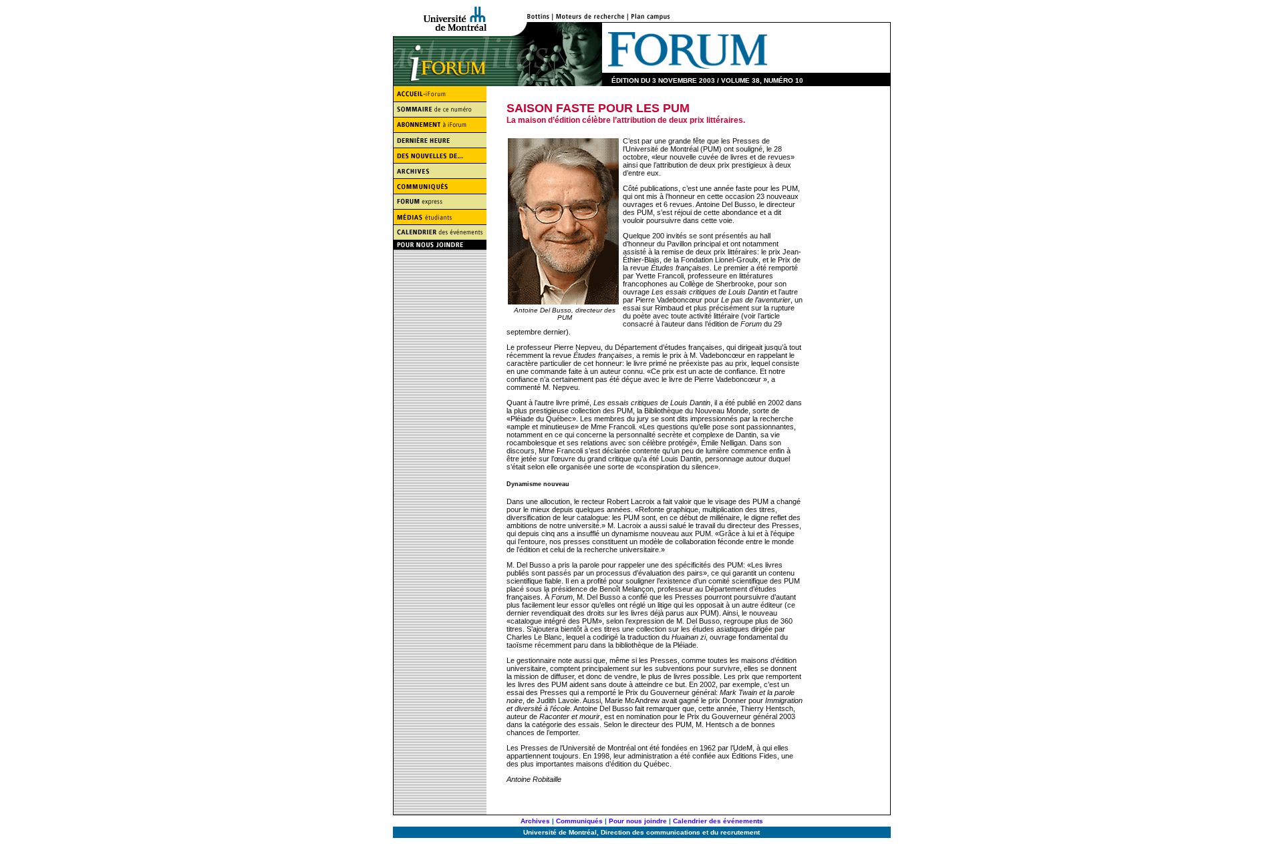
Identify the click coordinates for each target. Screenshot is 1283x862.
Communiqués (579, 821)
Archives (535, 821)
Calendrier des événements (718, 821)
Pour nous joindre (638, 821)
